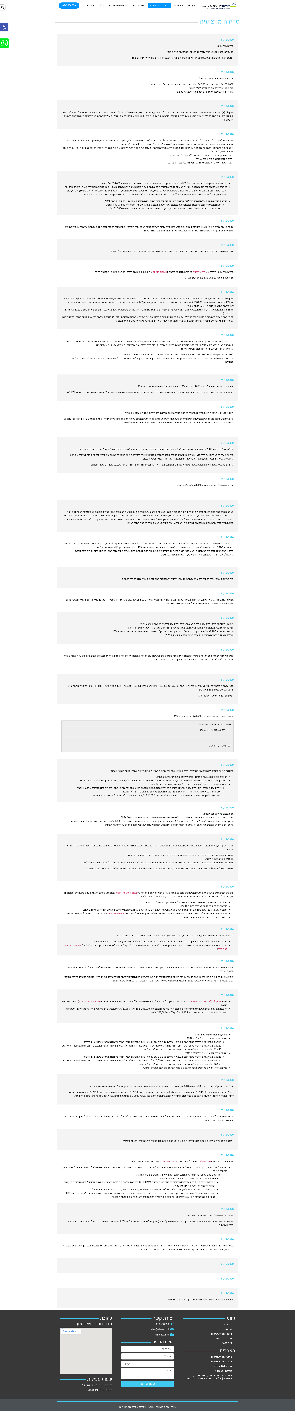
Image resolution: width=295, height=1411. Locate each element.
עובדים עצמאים (201, 272)
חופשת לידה (204, 1161)
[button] (69, 5)
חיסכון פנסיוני (160, 272)
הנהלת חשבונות (120, 5)
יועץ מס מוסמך (223, 1338)
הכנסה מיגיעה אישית (126, 893)
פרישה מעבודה (223, 1371)
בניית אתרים (170, 1407)
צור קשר (89, 5)
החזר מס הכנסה (169, 1161)
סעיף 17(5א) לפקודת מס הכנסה (204, 1001)
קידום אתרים (138, 1407)
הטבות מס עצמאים (221, 1361)
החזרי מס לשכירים (221, 1334)
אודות (180, 5)
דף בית (228, 1324)
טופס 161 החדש (222, 1366)
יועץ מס (192, 5)
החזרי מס (140, 5)
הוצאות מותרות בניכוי (89, 1001)
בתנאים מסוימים (115, 913)
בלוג (101, 5)
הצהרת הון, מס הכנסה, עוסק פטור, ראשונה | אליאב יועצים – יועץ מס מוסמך (209, 1377)
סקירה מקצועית (161, 5)
